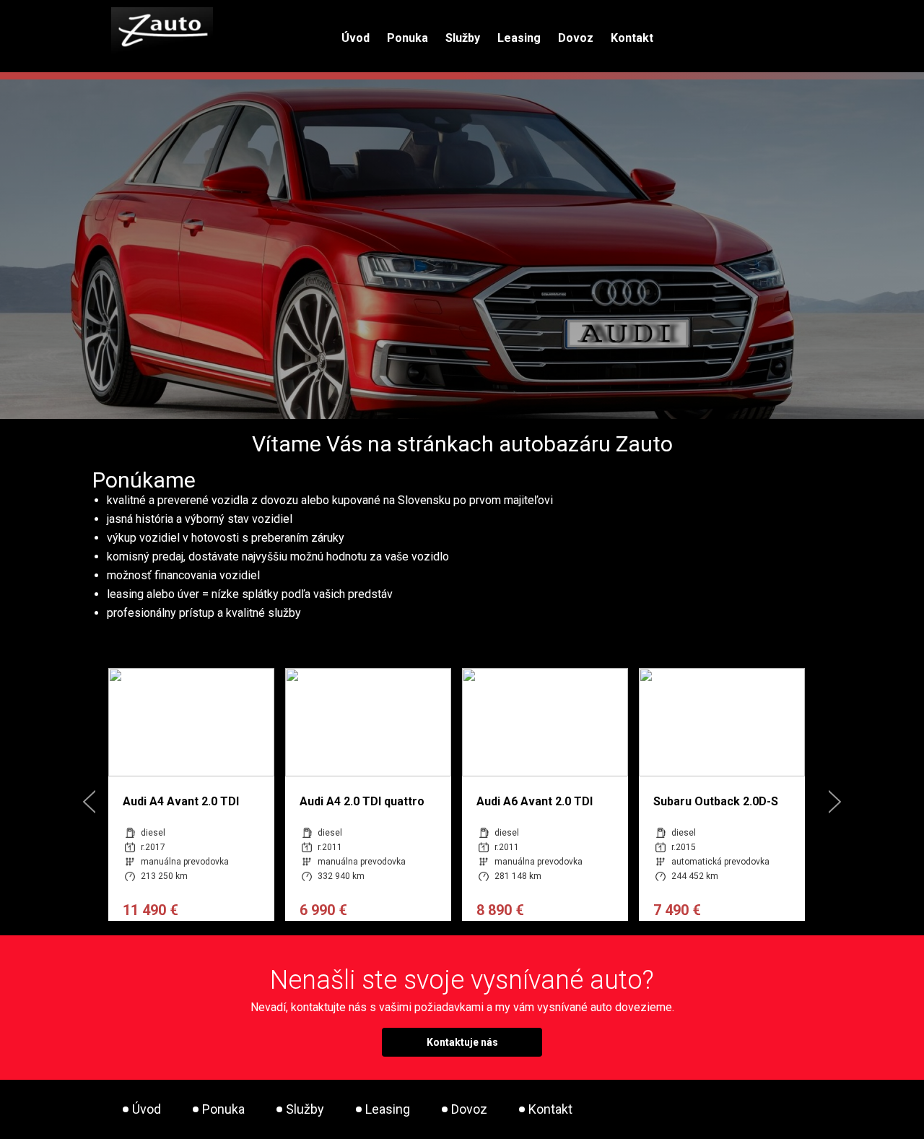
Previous (89, 801)
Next (835, 801)
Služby (462, 38)
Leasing (519, 38)
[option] (162, 794)
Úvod (355, 38)
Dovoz (575, 38)
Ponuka (407, 38)
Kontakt (632, 38)
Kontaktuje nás (462, 1042)
